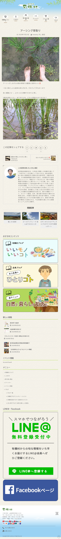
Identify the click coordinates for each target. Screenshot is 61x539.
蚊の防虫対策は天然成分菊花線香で (20, 343)
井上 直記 (42, 34)
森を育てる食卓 (14, 323)
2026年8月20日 (16, 325)
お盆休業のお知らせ (15, 329)
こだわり (7, 376)
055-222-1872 (9, 515)
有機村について (9, 372)
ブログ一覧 (10, 393)
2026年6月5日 (15, 345)
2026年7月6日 (9, 338)
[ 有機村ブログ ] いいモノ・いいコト (17, 396)
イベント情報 (8, 386)
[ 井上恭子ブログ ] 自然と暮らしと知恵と (18, 403)
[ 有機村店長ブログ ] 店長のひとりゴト (17, 399)
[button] (56, 513)
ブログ (7, 389)
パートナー (8, 382)
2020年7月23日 (24, 34)
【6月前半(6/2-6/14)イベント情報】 (21, 349)
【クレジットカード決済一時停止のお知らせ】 (17, 336)
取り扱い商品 (8, 379)
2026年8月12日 (16, 332)
